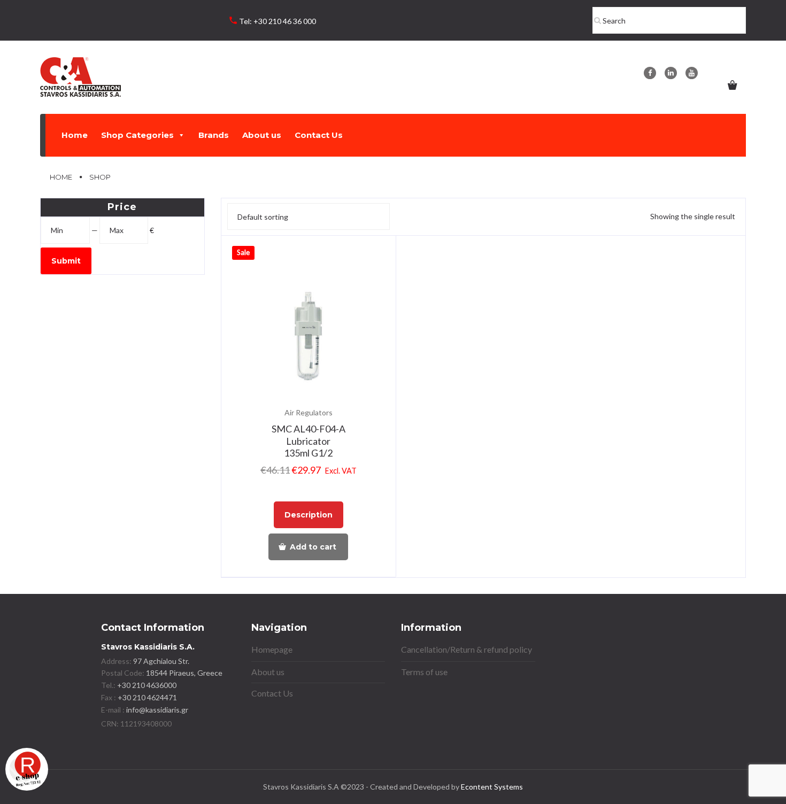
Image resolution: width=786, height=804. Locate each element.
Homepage (271, 649)
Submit (66, 261)
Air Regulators (308, 412)
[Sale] (309, 340)
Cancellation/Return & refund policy (466, 649)
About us (261, 135)
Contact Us (319, 135)
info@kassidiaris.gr (157, 709)
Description (308, 515)
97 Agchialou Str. (161, 661)
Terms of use (424, 672)
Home (74, 135)
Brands (213, 135)
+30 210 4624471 (146, 697)
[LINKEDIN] (671, 73)
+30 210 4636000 (145, 685)
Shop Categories (137, 135)
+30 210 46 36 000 (284, 21)
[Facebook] (650, 73)
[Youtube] (691, 73)
